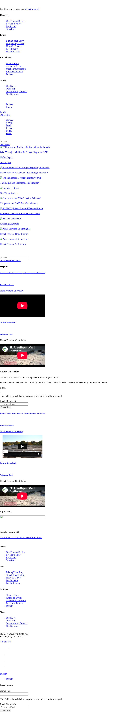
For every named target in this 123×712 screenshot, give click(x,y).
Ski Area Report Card (8, 322)
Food (8, 125)
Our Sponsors (12, 94)
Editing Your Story (15, 40)
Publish (3, 112)
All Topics (5, 115)
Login (9, 107)
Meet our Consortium (16, 69)
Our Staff (10, 88)
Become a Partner (14, 71)
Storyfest (10, 29)
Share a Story (12, 63)
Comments (5, 691)
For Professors (13, 51)
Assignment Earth (6, 334)
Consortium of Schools (11, 537)
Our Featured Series (15, 21)
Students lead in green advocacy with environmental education (22, 273)
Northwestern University (11, 290)
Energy (9, 122)
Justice (9, 128)
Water (9, 133)
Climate (9, 120)
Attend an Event (13, 66)
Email (3, 387)
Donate (9, 74)
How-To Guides (13, 46)
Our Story (10, 86)
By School (11, 26)
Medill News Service (7, 285)
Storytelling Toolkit (15, 43)
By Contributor (13, 23)
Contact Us (5, 641)
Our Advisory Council (16, 91)
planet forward (32, 9)
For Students (12, 49)
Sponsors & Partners (32, 537)
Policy (9, 130)
